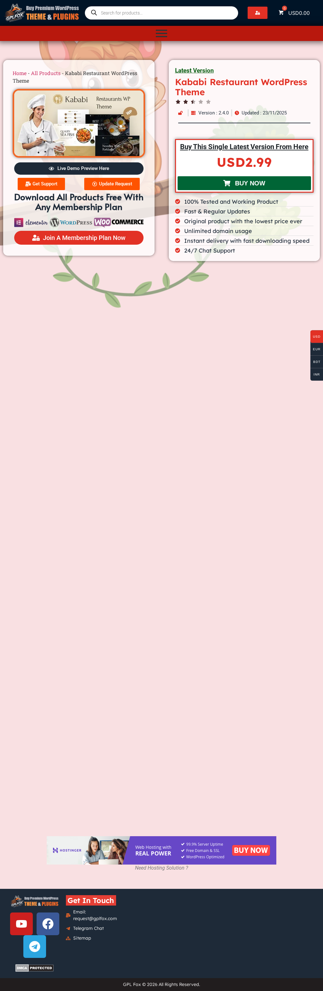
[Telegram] (34, 946)
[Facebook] (48, 923)
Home (19, 73)
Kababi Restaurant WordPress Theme (241, 86)
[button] (257, 13)
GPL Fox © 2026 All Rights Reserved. (161, 984)
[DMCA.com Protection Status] (34, 968)
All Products (46, 73)
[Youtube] (21, 923)
